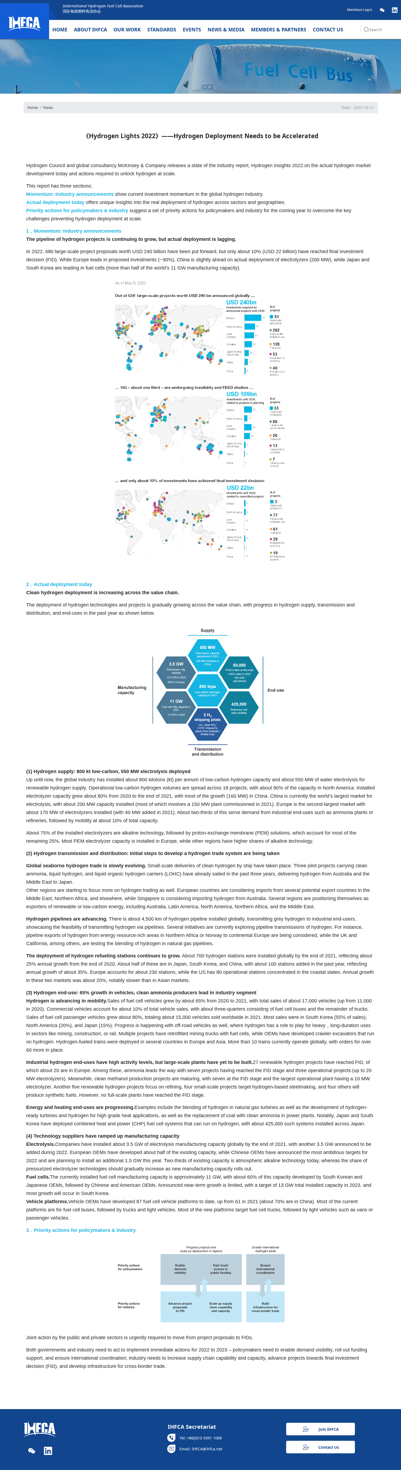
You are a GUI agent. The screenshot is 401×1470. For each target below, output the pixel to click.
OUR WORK (127, 29)
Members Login (359, 9)
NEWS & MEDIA (226, 29)
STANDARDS (161, 29)
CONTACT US (328, 29)
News (48, 107)
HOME (59, 29)
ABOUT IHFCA (90, 29)
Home (32, 107)
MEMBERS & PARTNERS (278, 29)
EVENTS (192, 29)
